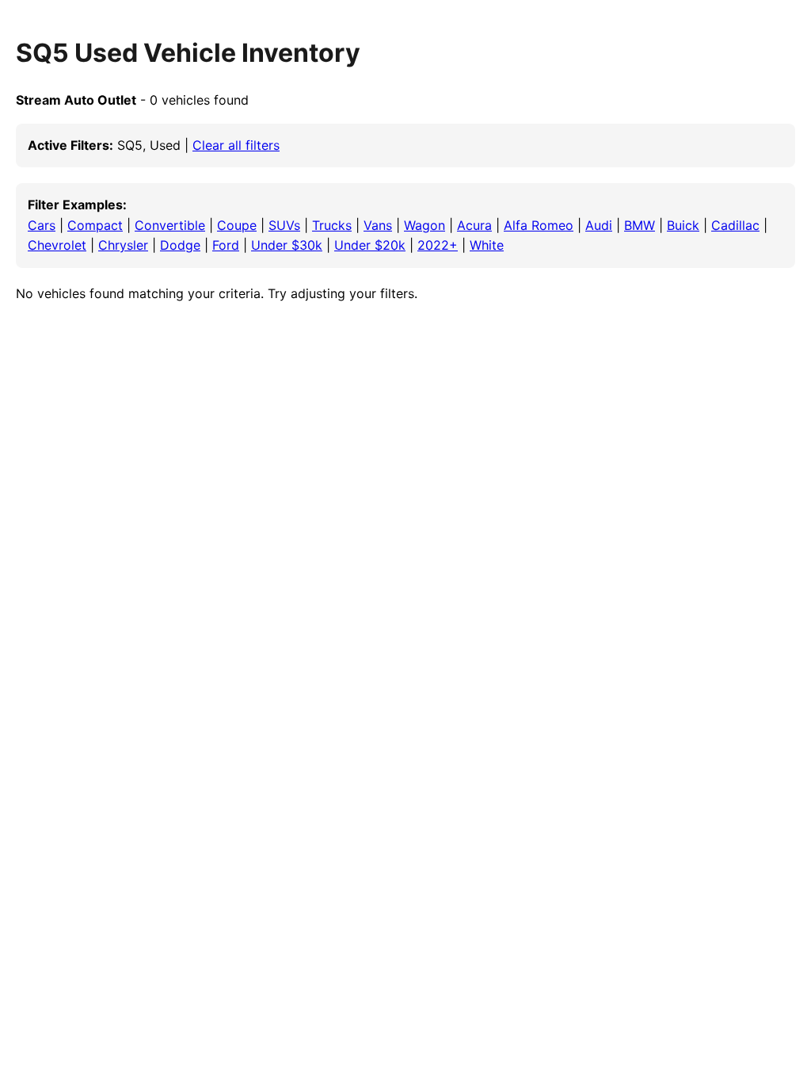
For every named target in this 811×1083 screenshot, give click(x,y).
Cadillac (735, 225)
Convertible (170, 225)
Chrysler (123, 245)
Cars (41, 225)
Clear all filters (236, 145)
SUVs (284, 225)
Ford (225, 245)
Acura (474, 225)
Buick (683, 225)
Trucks (332, 225)
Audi (598, 225)
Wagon (424, 225)
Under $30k (286, 245)
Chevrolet (57, 245)
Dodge (180, 245)
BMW (639, 225)
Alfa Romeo (538, 225)
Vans (378, 225)
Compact (95, 225)
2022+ (437, 245)
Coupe (237, 225)
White (487, 245)
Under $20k (370, 245)
